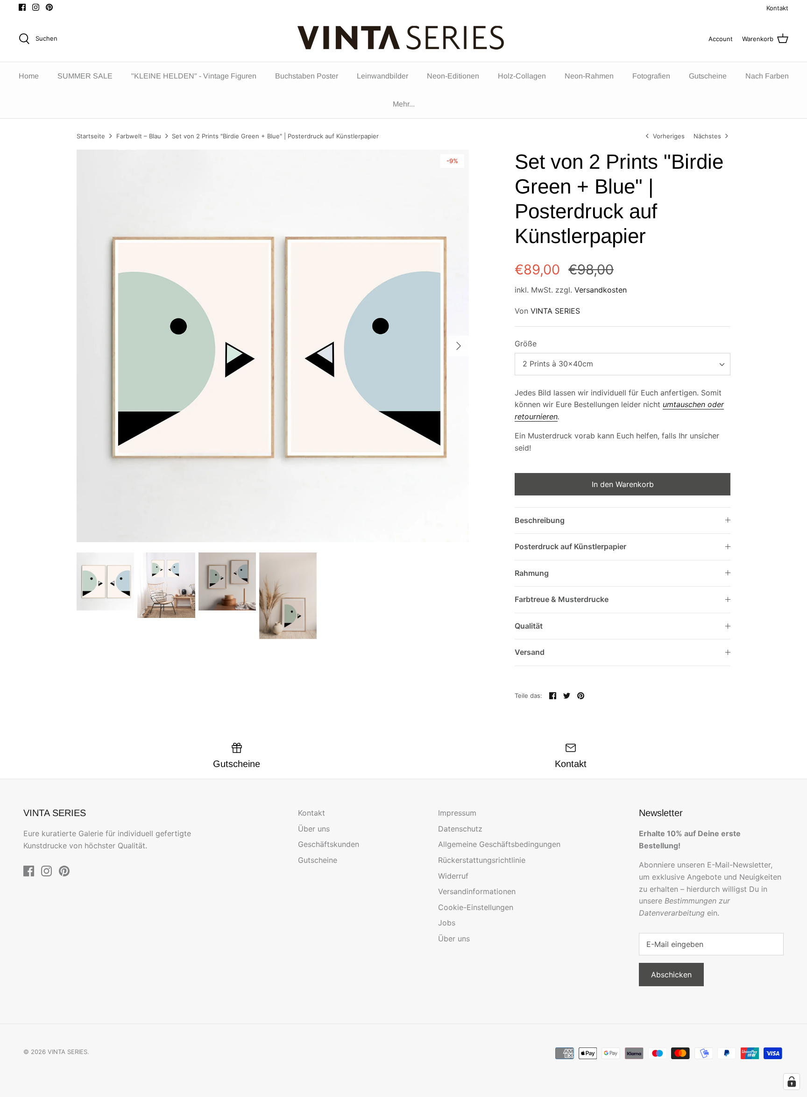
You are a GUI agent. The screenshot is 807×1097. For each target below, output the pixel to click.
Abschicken (671, 974)
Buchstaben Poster (306, 76)
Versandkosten (600, 289)
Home (29, 76)
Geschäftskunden (328, 844)
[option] (273, 346)
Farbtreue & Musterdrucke (562, 599)
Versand (530, 652)
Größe (526, 343)
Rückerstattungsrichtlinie (481, 860)
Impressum (457, 812)
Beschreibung (540, 520)
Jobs (446, 922)
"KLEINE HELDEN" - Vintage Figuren (193, 76)
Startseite (91, 136)
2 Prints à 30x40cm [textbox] (558, 363)
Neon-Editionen (453, 76)
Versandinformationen (477, 891)
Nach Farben (767, 76)
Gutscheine (708, 76)
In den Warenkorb (623, 484)
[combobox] (622, 364)
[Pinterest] (49, 7)
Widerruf (453, 876)
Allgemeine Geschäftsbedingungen (499, 844)
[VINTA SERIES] (403, 38)
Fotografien (651, 76)
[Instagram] (35, 7)
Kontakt (777, 8)
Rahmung (532, 573)
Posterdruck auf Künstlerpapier (570, 546)
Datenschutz (460, 828)
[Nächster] (458, 346)
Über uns (314, 828)
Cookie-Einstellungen (475, 907)
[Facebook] (22, 7)
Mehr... (404, 104)
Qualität (529, 626)
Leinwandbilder (382, 76)
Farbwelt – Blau (138, 136)
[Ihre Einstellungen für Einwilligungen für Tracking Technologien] (792, 1082)
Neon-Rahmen (589, 76)
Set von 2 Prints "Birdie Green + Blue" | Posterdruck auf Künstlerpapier (275, 136)
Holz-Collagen (522, 76)
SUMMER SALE (85, 76)
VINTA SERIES (555, 310)
